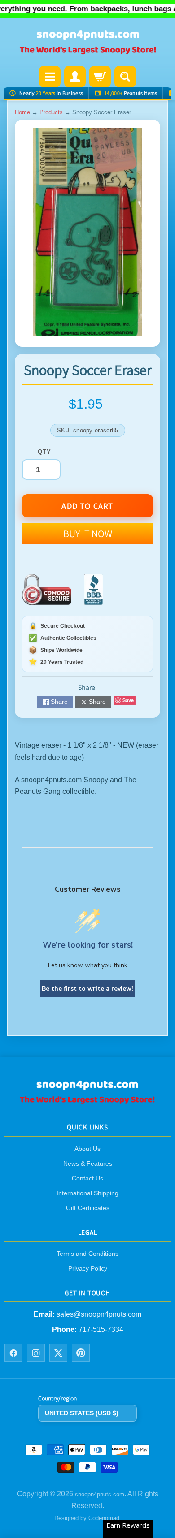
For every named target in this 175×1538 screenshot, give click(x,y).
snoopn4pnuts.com (99, 1494)
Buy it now (87, 533)
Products (51, 112)
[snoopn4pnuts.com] (88, 43)
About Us (87, 1148)
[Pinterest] (81, 1353)
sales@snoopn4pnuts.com (99, 1314)
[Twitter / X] (58, 1353)
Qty (44, 451)
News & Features (87, 1163)
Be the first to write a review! (87, 988)
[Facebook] (13, 1353)
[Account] (75, 76)
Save (128, 700)
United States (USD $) (81, 1413)
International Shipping (87, 1193)
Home (22, 112)
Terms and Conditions (87, 1253)
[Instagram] (36, 1353)
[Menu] (50, 76)
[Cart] (100, 76)
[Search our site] (125, 76)
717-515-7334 (101, 1330)
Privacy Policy (87, 1268)
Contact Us (87, 1178)
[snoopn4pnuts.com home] (88, 1101)
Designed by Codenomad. (87, 1518)
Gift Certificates (87, 1207)
